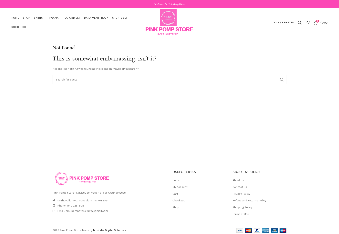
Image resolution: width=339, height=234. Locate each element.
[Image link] (82, 178)
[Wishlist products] (308, 23)
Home (176, 180)
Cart (175, 194)
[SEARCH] (281, 79)
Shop (175, 207)
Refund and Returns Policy (249, 200)
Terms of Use (240, 214)
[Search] (300, 23)
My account (180, 187)
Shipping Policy (242, 207)
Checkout (178, 200)
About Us (238, 180)
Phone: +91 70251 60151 (71, 205)
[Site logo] (169, 22)
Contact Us (239, 187)
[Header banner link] (169, 4)
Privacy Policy (241, 194)
